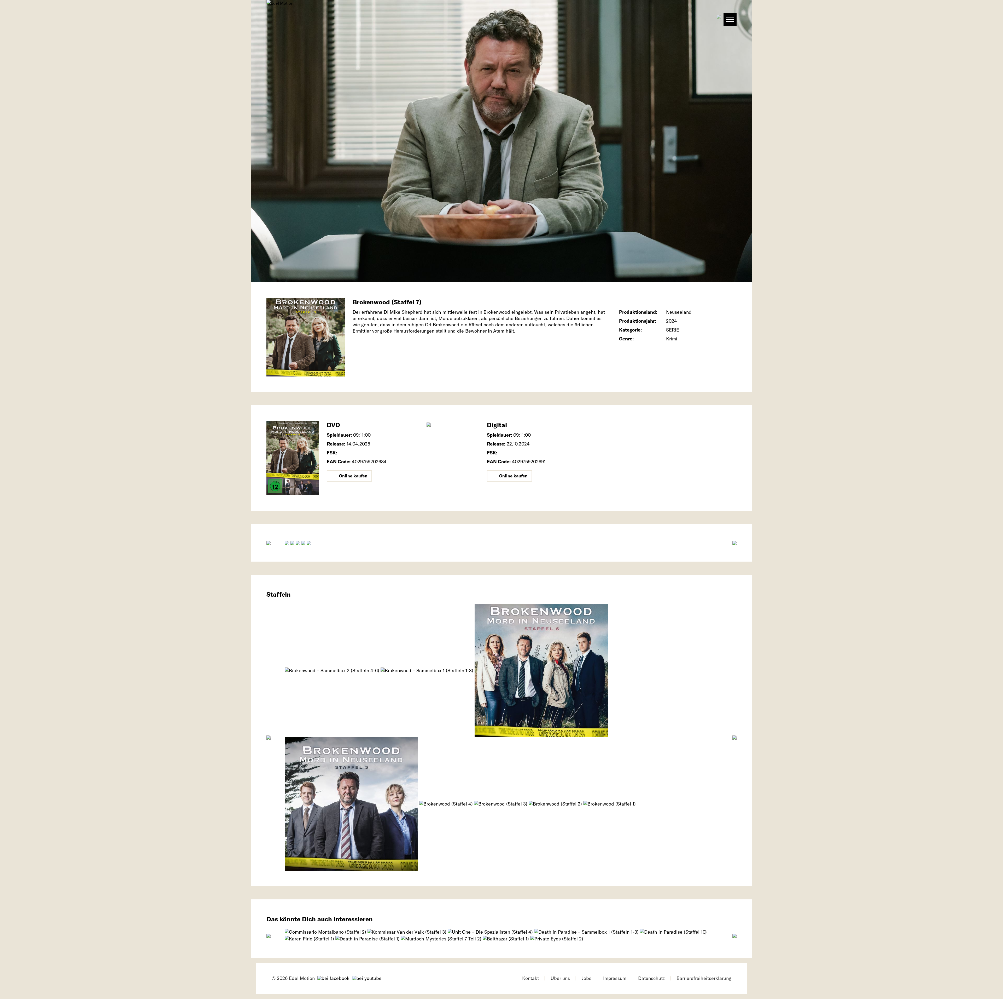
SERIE (672, 330)
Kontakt (530, 978)
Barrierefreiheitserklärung (704, 978)
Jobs (586, 978)
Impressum (614, 978)
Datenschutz (651, 978)
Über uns (560, 978)
